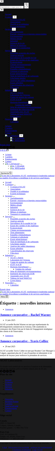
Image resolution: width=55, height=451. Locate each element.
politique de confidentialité (41, 447)
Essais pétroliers (16, 248)
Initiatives (9, 255)
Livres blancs (15, 280)
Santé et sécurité (11, 406)
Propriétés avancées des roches (22, 219)
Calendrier (14, 285)
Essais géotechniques (18, 239)
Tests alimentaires (17, 232)
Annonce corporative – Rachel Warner (25, 314)
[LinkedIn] (10, 372)
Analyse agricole (17, 221)
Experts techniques (17, 194)
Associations (15, 189)
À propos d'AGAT (17, 187)
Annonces (9, 309)
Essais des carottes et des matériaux (24, 226)
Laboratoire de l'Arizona (20, 260)
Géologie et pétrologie (19, 237)
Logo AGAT (37, 450)
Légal (4, 447)
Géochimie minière (18, 244)
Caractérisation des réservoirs (22, 251)
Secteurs (8, 196)
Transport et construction (20, 214)
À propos (9, 184)
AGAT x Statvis (16, 258)
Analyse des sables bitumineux (22, 246)
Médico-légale (16, 205)
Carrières (8, 157)
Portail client (5, 289)
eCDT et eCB (15, 264)
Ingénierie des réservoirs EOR (22, 274)
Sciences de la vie (17, 210)
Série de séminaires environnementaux (25, 271)
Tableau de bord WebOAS (21, 278)
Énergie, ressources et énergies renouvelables (28, 200)
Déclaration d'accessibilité (18, 447)
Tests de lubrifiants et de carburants (24, 242)
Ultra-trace (14, 253)
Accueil (8, 182)
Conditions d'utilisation (21, 450)
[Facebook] (1, 372)
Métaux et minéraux (18, 212)
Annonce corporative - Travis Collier (24, 341)
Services (8, 216)
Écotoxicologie (16, 228)
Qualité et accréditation (19, 191)
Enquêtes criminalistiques (20, 235)
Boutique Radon (11, 401)
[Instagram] (7, 372)
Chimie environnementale (20, 230)
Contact (8, 161)
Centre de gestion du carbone (22, 262)
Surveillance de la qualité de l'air (23, 223)
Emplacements (11, 159)
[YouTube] (4, 372)
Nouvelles (9, 283)
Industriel (14, 207)
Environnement (16, 203)
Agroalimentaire (16, 198)
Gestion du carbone (23, 269)
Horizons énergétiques (19, 267)
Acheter (8, 155)
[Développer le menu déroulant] (21, 164)
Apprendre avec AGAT (19, 276)
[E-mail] (13, 372)
